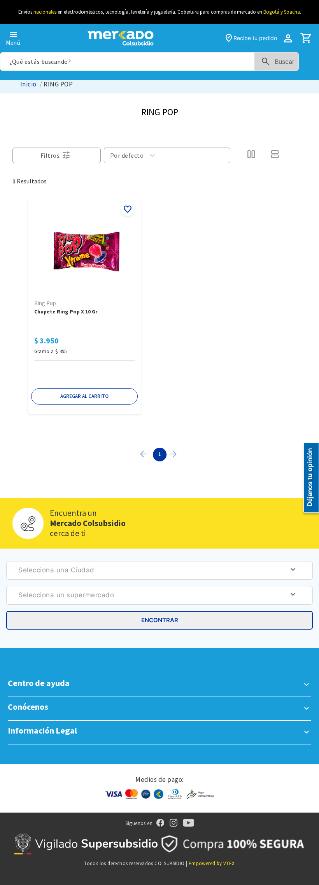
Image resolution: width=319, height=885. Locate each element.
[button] (84, 396)
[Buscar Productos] (279, 61)
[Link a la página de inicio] (28, 84)
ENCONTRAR (159, 620)
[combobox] (149, 61)
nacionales (44, 12)
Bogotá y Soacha (281, 12)
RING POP (58, 84)
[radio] (251, 155)
